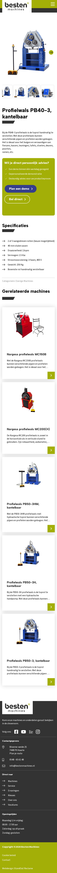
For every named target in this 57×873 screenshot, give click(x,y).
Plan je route (16, 753)
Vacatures (13, 804)
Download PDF (19, 209)
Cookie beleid (9, 855)
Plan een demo (19, 188)
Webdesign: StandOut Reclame (17, 868)
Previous (6, 50)
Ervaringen (13, 790)
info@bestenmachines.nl (22, 765)
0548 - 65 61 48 (17, 759)
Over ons (12, 800)
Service (11, 786)
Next (52, 50)
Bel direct (15, 199)
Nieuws (11, 795)
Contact (6, 860)
